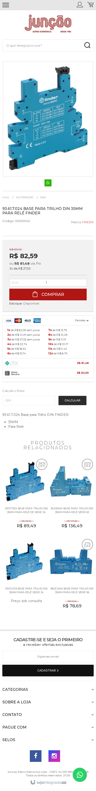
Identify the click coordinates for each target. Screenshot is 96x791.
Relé (43, 197)
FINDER (88, 222)
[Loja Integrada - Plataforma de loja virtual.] (48, 782)
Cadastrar (47, 670)
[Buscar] (87, 45)
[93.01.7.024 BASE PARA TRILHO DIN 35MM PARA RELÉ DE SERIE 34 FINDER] (25, 497)
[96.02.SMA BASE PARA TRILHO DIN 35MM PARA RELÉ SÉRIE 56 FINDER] (71, 577)
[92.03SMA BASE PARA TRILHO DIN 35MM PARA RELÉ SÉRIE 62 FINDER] (71, 497)
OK (72, 400)
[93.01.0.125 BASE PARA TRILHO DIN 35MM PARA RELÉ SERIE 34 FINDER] (25, 577)
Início (5, 197)
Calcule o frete (13, 391)
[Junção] (48, 25)
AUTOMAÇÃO (24, 197)
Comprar (52, 294)
